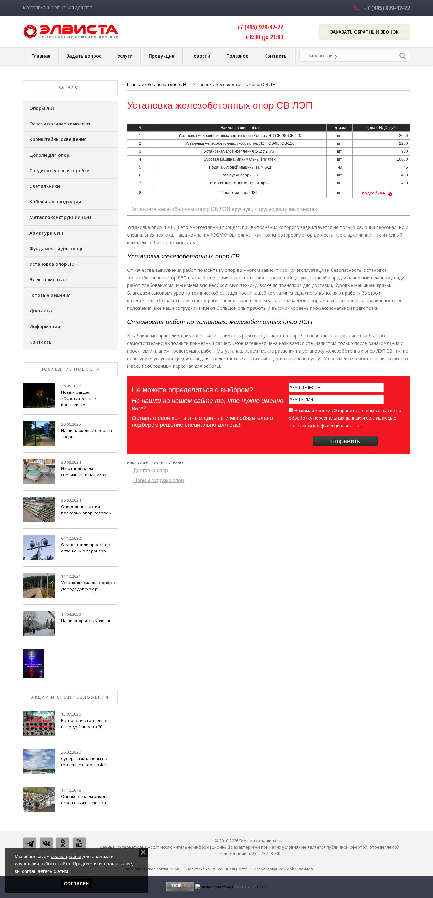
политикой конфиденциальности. (325, 426)
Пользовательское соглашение (150, 869)
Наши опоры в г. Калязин (86, 620)
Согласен (76, 883)
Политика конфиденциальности (216, 869)
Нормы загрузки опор (158, 480)
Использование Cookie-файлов (283, 869)
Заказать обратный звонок (364, 32)
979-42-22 (387, 7)
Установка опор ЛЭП (168, 84)
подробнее (373, 192)
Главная (135, 84)
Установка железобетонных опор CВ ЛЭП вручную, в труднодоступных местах (224, 209)
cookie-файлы (66, 856)
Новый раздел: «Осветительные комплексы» (78, 398)
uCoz (262, 886)
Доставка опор (150, 470)
